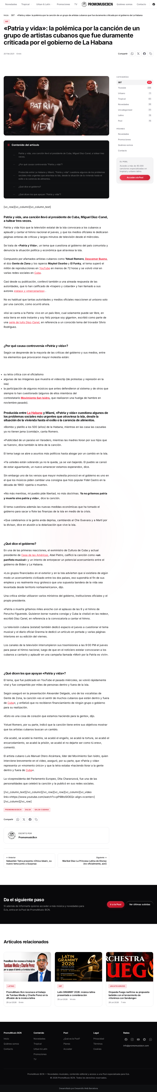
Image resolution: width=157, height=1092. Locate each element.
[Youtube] (138, 1039)
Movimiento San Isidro (35, 397)
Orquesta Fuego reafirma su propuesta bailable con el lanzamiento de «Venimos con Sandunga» (129, 995)
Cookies (97, 1049)
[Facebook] (153, 4)
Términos (97, 1043)
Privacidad (98, 1038)
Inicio (6, 15)
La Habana (34, 413)
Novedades (11, 4)
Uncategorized (134, 110)
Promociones (63, 4)
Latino (134, 115)
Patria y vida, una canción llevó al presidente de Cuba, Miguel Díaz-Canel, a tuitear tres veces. (61, 155)
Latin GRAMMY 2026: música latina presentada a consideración (76, 994)
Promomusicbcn (13, 810)
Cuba (37, 272)
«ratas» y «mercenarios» (29, 291)
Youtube (134, 87)
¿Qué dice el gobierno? (30, 186)
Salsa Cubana (42, 810)
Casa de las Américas (34, 555)
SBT (13, 15)
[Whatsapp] (150, 1039)
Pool (134, 121)
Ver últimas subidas (139, 904)
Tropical (25, 4)
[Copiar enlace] (150, 53)
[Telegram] (144, 1039)
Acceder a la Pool (135, 177)
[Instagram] (132, 1039)
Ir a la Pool (115, 904)
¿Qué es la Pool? (71, 1038)
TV (75, 4)
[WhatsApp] (132, 53)
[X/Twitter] (138, 53)
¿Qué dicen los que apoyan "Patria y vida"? (40, 194)
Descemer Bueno (96, 258)
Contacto (141, 4)
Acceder (67, 1049)
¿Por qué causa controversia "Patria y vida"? (41, 164)
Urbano (134, 93)
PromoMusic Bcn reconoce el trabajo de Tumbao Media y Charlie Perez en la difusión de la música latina (27, 995)
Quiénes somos (124, 4)
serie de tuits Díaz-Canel (24, 322)
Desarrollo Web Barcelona (86, 1088)
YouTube (44, 268)
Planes (66, 1043)
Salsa (28, 810)
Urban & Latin (43, 4)
